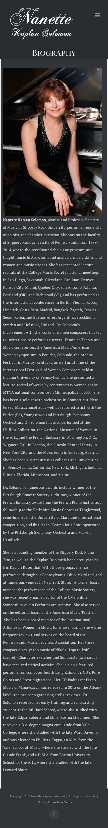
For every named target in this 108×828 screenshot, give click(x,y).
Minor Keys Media (60, 802)
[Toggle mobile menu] (97, 15)
